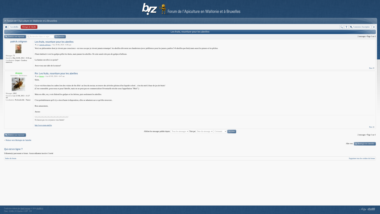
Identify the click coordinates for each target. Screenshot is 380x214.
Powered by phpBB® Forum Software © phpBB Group (371, 209)
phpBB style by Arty (362, 209)
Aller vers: (349, 144)
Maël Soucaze (25, 208)
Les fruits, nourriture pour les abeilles (190, 31)
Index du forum (10, 158)
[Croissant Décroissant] (225, 131)
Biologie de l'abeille (366, 144)
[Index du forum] (6, 27)
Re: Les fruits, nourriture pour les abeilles (56, 73)
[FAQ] (346, 27)
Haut (370, 68)
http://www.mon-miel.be (43, 125)
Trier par (192, 131)
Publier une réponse (16, 36)
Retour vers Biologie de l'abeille (18, 140)
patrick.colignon (18, 41)
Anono (18, 73)
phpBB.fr (40, 208)
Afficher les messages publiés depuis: (157, 131)
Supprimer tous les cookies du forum (362, 158)
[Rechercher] (342, 27)
